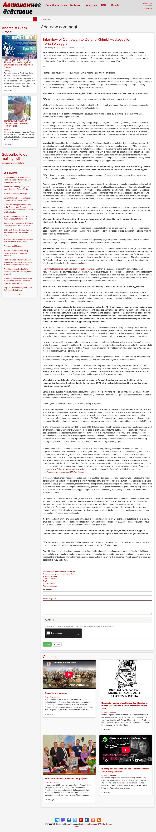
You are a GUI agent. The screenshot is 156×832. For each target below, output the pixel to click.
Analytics (91, 5)
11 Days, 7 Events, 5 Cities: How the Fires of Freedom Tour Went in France (18, 232)
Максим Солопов (50, 578)
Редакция (57, 47)
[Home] (23, 8)
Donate (115, 5)
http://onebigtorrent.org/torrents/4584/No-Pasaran (64, 472)
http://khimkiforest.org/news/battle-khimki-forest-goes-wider (69, 268)
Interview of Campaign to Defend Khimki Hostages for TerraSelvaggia (87, 41)
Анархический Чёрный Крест (54, 571)
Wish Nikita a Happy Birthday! (15, 193)
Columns (50, 656)
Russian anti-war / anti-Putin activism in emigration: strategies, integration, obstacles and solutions (18, 280)
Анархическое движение (52, 574)
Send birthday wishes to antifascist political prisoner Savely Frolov (17, 199)
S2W (45, 581)
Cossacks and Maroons (56, 693)
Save (48, 644)
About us (78, 826)
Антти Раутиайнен (52, 697)
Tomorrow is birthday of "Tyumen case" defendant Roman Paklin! (16, 123)
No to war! (76, 5)
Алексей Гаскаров (50, 576)
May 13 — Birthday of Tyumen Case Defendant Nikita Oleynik (18, 288)
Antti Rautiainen (49, 583)
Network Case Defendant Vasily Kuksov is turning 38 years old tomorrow (16, 253)
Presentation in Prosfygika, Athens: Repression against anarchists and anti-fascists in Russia (18, 63)
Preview (57, 644)
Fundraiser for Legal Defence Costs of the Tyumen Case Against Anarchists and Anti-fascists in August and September (18, 208)
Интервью (47, 19)
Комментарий (49, 598)
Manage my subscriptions (13, 162)
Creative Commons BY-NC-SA (93, 824)
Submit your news (56, 5)
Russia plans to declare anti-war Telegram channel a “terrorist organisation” (125, 770)
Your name (47, 589)
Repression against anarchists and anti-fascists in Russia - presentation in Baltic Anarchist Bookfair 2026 (124, 706)
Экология (74, 574)
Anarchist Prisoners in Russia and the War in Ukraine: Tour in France (18, 240)
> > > (19, 294)
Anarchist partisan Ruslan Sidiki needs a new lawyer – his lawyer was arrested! (18, 271)
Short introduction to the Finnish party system (66, 778)
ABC (103, 5)
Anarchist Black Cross (14, 29)
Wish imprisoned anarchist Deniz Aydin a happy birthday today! (16, 217)
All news (11, 172)
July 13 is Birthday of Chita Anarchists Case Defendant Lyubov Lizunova (18, 224)
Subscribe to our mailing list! (15, 156)
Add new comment (50, 586)
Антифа (66, 574)
